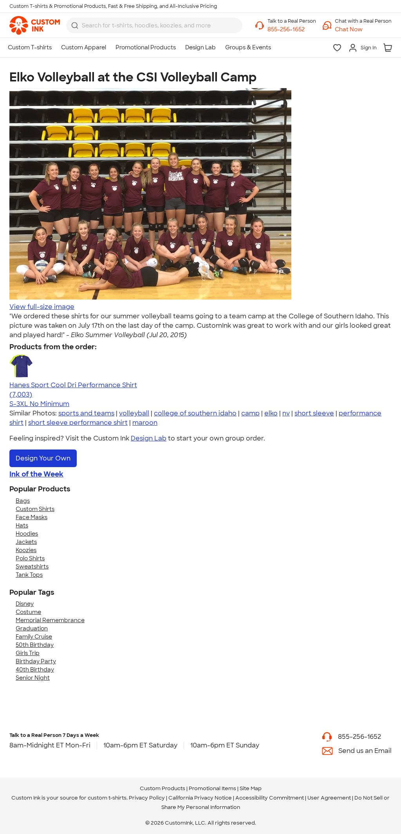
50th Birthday (35, 644)
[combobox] (154, 25)
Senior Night (33, 677)
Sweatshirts (32, 566)
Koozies (26, 550)
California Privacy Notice (200, 797)
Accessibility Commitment (269, 797)
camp (250, 413)
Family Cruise (34, 636)
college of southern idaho (195, 413)
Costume (28, 612)
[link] (34, 25)
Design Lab (148, 438)
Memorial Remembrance (50, 620)
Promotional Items (212, 788)
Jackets (26, 541)
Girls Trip (28, 653)
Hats (22, 525)
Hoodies (27, 533)
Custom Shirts (35, 509)
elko (271, 413)
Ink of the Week (36, 474)
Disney (25, 603)
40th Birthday (35, 669)
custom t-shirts (107, 797)
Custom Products (162, 788)
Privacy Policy (147, 797)
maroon (144, 423)
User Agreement (329, 797)
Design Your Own (43, 458)
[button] (363, 29)
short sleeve (314, 413)
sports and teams (86, 413)
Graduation (32, 628)
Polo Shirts (30, 558)
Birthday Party (36, 661)
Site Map (251, 788)
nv (286, 413)
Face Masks (31, 517)
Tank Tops (29, 574)
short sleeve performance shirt (78, 423)
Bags (23, 500)
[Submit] (75, 25)
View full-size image (41, 307)
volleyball (134, 413)
